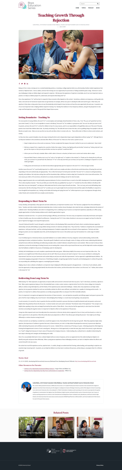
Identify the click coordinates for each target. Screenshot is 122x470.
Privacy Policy (99, 465)
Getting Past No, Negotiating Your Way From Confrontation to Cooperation (44, 370)
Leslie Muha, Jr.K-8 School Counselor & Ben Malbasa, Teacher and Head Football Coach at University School (61, 24)
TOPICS (84, 8)
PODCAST (91, 8)
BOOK (98, 8)
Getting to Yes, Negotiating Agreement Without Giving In (39, 368)
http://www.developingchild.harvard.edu (85, 361)
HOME (77, 8)
